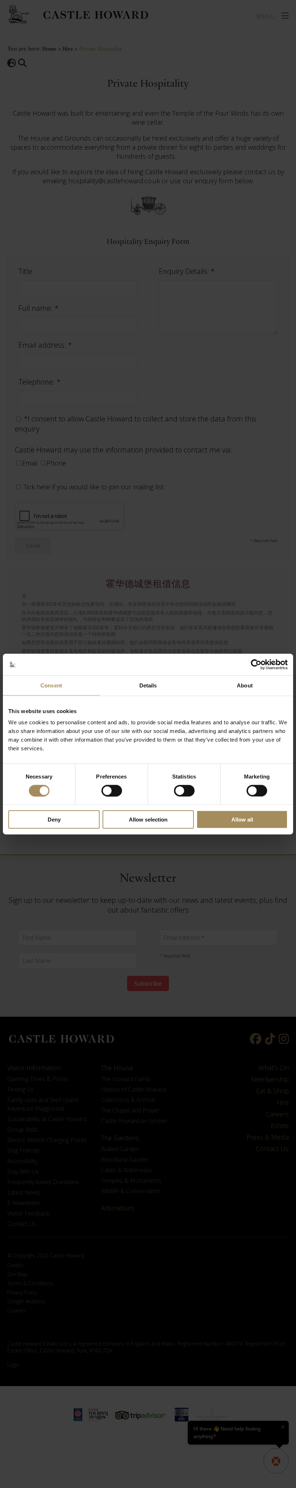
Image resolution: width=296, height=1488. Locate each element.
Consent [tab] (51, 685)
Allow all (242, 819)
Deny (54, 819)
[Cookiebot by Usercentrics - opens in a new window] (256, 664)
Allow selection (148, 819)
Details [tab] (148, 685)
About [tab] (245, 685)
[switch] (111, 790)
